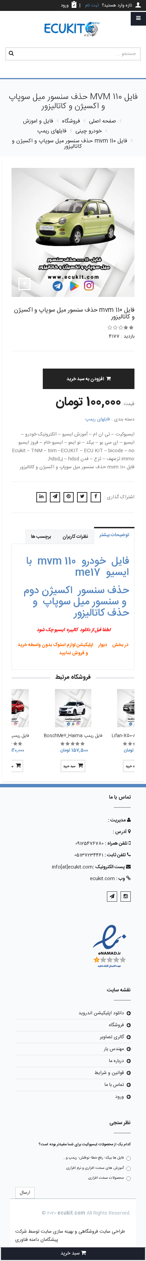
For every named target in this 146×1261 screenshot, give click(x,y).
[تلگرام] (112, 896)
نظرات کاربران (75, 537)
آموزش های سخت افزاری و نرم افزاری (95, 1168)
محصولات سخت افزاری (106, 1178)
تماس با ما (114, 1085)
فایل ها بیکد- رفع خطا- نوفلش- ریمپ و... (93, 1158)
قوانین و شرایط (109, 1073)
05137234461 (88, 855)
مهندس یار (114, 1049)
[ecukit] (73, 29)
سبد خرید (69, 766)
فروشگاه (116, 1025)
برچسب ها (41, 537)
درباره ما (116, 1061)
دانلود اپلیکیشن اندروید (101, 1013)
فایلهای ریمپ (97, 419)
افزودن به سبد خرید (85, 379)
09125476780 (89, 844)
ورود (119, 1097)
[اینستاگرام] (126, 896)
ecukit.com (102, 879)
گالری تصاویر (112, 1037)
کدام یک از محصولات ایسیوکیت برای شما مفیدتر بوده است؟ (85, 1145)
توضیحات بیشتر (114, 535)
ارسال (25, 1193)
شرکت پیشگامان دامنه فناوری (36, 1236)
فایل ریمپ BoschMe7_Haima (73, 736)
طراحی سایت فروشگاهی (101, 1232)
